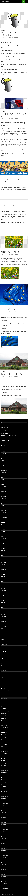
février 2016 (3, 626)
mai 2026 (2, 448)
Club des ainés (3, 653)
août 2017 (3, 600)
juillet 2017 (3, 602)
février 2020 (3, 534)
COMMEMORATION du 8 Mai (13, 114)
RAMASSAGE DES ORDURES (9, 33)
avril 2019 (3, 557)
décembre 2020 (4, 512)
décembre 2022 (4, 470)
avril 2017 (3, 609)
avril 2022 (3, 482)
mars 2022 (3, 484)
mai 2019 (2, 555)
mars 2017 (3, 612)
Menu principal (26, 1)
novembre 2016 (4, 621)
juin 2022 (2, 477)
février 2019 (3, 562)
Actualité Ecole (4, 644)
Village (2, 677)
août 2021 (3, 500)
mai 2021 (2, 505)
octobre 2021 (3, 496)
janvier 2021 (3, 510)
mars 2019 (3, 560)
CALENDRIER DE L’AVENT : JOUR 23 (8, 437)
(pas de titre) (3, 430)
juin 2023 (2, 458)
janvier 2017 (3, 616)
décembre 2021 (4, 491)
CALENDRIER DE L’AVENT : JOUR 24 (8, 435)
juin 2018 (2, 578)
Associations (3, 649)
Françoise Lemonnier (13, 37)
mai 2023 (2, 460)
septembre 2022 (4, 472)
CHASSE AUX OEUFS (11, 252)
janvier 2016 (3, 628)
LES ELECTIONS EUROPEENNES (8, 310)
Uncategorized (4, 675)
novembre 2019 (4, 541)
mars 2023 (3, 465)
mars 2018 (3, 586)
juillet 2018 (3, 576)
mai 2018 (2, 581)
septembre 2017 (4, 597)
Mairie (6, 306)
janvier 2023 (3, 467)
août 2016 (3, 623)
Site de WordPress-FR (5, 693)
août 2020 (3, 519)
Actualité (3, 30)
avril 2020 (3, 529)
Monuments (3, 670)
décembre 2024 (4, 453)
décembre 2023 (4, 456)
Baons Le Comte (5, 1)
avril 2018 (3, 583)
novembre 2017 (4, 593)
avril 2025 (3, 451)
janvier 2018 (3, 590)
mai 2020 (2, 526)
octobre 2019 (3, 543)
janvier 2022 (3, 489)
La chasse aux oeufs (4, 433)
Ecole (6, 371)
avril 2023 (3, 463)
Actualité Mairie (4, 646)
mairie (2, 665)
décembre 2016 (4, 619)
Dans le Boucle (4, 656)
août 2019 (3, 548)
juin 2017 (2, 604)
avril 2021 (3, 508)
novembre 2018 (4, 569)
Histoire (2, 660)
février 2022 (3, 486)
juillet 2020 (3, 522)
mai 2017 (2, 607)
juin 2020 (2, 524)
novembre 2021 (4, 493)
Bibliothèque (3, 651)
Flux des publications (5, 688)
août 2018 (3, 574)
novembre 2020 (4, 515)
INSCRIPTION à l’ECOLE (12, 373)
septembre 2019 (4, 545)
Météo (2, 667)
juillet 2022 (3, 474)
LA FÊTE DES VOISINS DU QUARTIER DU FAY (13, 180)
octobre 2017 (3, 595)
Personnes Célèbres (5, 672)
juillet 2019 (3, 550)
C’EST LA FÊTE (8, 205)
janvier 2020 (3, 536)
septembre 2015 (4, 630)
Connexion (3, 686)
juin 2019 (2, 552)
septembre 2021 (4, 498)
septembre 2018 (4, 571)
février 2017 (3, 614)
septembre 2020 (4, 517)
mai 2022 (2, 479)
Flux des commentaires (5, 690)
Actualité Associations (5, 641)
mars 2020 (3, 531)
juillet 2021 (3, 503)
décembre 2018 (4, 567)
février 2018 (3, 588)
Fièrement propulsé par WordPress (7, 894)
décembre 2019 (4, 538)
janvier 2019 (3, 564)
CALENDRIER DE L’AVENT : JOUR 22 (8, 440)
